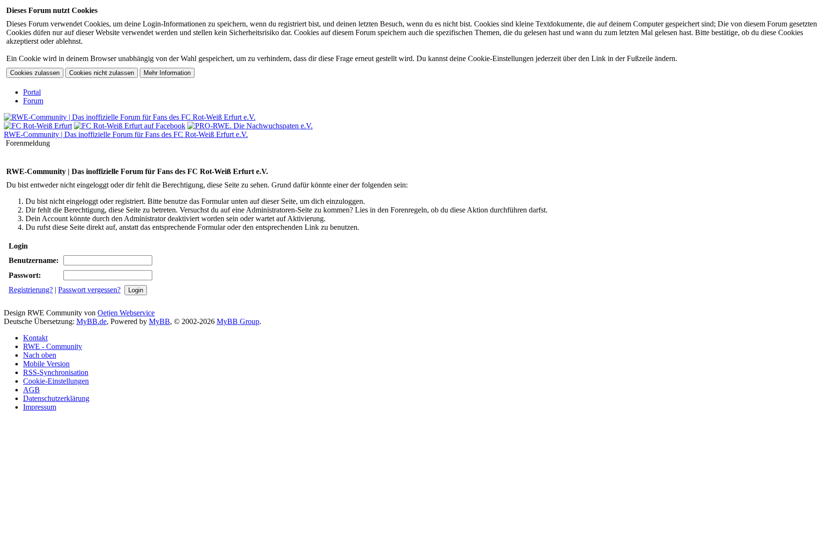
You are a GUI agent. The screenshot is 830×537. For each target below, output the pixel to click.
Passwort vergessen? (89, 290)
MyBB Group (238, 321)
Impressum (39, 407)
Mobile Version (46, 364)
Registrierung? (31, 290)
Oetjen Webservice (126, 313)
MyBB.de (91, 321)
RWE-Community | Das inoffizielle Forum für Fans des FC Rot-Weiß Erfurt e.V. (126, 134)
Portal (32, 92)
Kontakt (35, 338)
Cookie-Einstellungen (56, 381)
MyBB (159, 321)
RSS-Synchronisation (55, 372)
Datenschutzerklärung (56, 398)
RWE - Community (52, 346)
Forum (33, 101)
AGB (31, 390)
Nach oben (39, 355)
